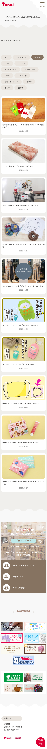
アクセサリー (21, 57)
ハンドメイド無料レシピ (23, 565)
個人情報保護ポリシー (12, 730)
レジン (7, 75)
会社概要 (7, 724)
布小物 (29, 81)
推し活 (7, 88)
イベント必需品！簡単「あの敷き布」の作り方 (20, 207)
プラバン (21, 63)
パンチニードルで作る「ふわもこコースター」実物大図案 (23, 247)
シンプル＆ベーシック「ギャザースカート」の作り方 (22, 288)
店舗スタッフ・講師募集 (13, 727)
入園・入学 (22, 75)
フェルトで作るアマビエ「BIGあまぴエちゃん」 (21, 327)
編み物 (20, 88)
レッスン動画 (19, 587)
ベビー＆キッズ (10, 69)
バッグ (7, 63)
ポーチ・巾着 (30, 69)
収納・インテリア (11, 81)
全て (6, 57)
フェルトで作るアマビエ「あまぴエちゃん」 (19, 366)
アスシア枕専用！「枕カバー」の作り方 (17, 168)
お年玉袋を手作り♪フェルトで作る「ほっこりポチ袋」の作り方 (23, 128)
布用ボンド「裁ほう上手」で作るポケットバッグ (21, 444)
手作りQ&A (18, 576)
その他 (37, 57)
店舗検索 (41, 740)
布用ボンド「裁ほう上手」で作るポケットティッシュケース (23, 485)
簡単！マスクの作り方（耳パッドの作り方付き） (21, 405)
